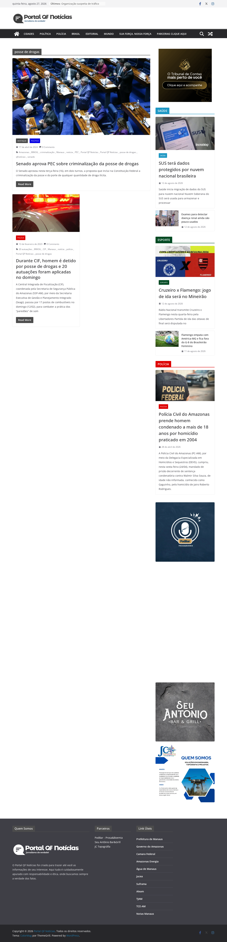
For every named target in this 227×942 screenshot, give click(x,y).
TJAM (139, 899)
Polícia (61, 33)
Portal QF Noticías (89, 152)
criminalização (47, 152)
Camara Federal (145, 854)
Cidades (29, 33)
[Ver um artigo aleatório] (210, 34)
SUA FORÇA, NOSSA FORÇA (135, 33)
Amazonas (24, 152)
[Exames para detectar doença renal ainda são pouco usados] (167, 220)
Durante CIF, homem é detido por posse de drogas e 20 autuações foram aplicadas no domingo (46, 269)
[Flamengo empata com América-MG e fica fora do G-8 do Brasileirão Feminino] (167, 343)
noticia (69, 152)
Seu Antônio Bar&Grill (108, 842)
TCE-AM (141, 906)
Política (45, 33)
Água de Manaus (146, 869)
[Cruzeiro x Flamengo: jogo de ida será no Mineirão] (185, 261)
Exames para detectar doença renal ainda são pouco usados (195, 218)
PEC (77, 152)
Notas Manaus (145, 913)
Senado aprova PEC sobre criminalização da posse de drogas (77, 163)
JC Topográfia (102, 846)
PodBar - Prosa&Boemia (109, 837)
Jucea (139, 876)
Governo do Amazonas (150, 846)
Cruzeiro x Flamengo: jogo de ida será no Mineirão (185, 293)
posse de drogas (128, 152)
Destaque (21, 141)
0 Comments (48, 147)
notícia (61, 249)
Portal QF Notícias (109, 152)
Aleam (140, 891)
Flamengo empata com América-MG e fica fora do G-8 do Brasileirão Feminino (195, 340)
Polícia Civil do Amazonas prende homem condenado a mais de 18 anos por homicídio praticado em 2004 (184, 427)
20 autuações (25, 249)
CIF (44, 249)
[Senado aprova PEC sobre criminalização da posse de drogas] (81, 96)
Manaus (60, 152)
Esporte (164, 282)
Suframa (141, 884)
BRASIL (34, 152)
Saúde (163, 155)
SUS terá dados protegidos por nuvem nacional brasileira (181, 169)
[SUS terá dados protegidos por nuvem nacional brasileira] (185, 133)
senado (31, 156)
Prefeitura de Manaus (149, 839)
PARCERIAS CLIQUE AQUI (171, 33)
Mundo (109, 33)
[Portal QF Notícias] (16, 34)
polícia (69, 249)
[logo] (46, 837)
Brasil (76, 33)
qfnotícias (21, 156)
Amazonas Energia (147, 861)
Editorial (92, 33)
